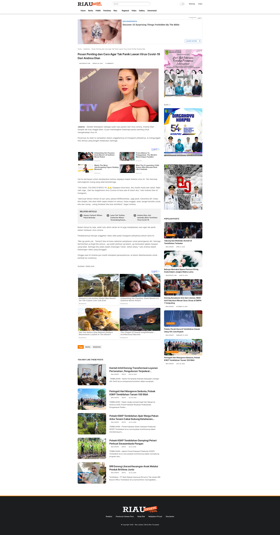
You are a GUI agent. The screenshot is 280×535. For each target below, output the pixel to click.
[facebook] (183, 10)
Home (83, 11)
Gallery (142, 11)
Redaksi (109, 516)
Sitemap (192, 4)
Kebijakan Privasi (155, 516)
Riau (115, 11)
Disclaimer (170, 516)
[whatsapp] (190, 10)
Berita (90, 11)
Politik (98, 11)
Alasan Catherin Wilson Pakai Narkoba (93, 216)
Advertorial (152, 11)
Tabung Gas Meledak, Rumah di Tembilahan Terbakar (178, 242)
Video (133, 11)
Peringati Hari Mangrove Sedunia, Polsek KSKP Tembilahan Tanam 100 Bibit (132, 393)
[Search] (148, 4)
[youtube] (201, 10)
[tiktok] (194, 10)
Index (200, 4)
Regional (125, 11)
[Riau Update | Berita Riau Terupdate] (90, 5)
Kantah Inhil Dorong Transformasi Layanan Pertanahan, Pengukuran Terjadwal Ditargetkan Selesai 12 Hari (133, 370)
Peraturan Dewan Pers (125, 516)
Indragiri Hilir (172, 292)
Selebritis (86, 49)
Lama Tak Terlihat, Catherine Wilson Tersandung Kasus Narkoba (117, 217)
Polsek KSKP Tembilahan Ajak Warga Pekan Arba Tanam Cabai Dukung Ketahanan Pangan (133, 417)
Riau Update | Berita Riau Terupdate (147, 524)
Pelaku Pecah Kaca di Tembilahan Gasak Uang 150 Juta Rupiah (182, 330)
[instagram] (197, 10)
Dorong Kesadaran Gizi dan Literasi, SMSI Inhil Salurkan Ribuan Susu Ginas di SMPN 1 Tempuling (182, 300)
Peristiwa (107, 11)
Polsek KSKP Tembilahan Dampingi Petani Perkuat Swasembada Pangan (133, 442)
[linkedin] (97, 353)
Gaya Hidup (171, 263)
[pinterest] (93, 353)
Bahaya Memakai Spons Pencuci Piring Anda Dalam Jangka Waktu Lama (181, 270)
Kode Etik (141, 516)
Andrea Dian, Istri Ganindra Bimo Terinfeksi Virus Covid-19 (147, 217)
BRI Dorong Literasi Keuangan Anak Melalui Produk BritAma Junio (133, 468)
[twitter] (187, 10)
